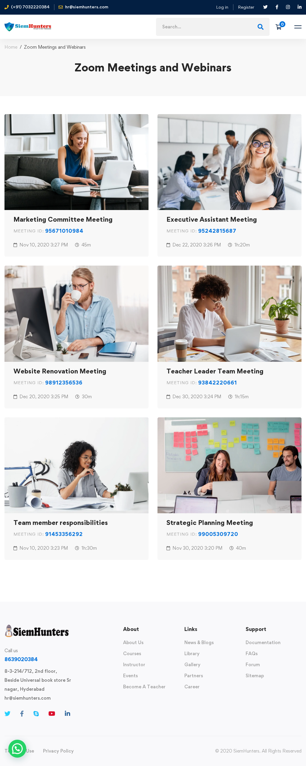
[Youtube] (52, 713)
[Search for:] (213, 27)
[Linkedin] (67, 713)
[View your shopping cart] (280, 26)
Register (246, 7)
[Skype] (36, 713)
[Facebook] (22, 713)
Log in (222, 7)
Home (10, 47)
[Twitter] (7, 713)
